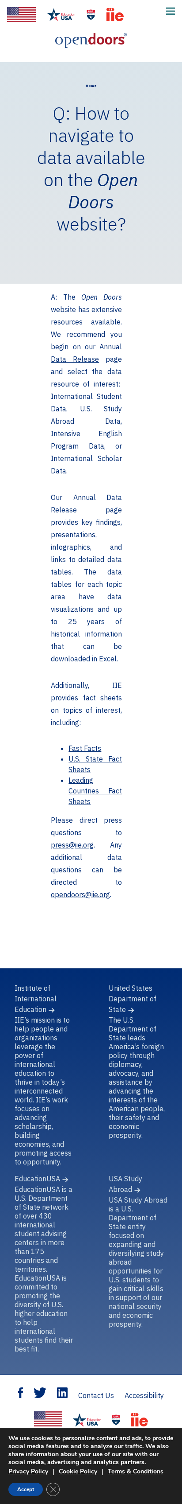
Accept (25, 1489)
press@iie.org (72, 844)
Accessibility (144, 1395)
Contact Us (96, 1395)
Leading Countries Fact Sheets (95, 791)
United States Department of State (132, 999)
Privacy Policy (28, 1471)
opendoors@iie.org (80, 894)
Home (91, 85)
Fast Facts (84, 748)
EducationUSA (37, 1178)
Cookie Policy (78, 1471)
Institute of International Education (36, 999)
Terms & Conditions (135, 1471)
